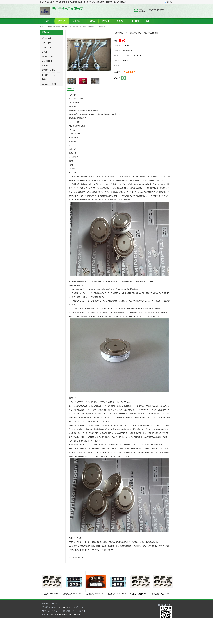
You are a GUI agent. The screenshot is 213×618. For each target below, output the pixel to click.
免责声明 (62, 614)
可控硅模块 (46, 43)
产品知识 (105, 21)
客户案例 (135, 21)
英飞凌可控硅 (47, 38)
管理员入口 (69, 614)
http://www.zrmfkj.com (76, 557)
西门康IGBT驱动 (48, 75)
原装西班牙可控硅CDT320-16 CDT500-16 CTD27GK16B (149, 594)
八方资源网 (54, 614)
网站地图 (76, 614)
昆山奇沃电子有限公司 (65, 607)
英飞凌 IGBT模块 (49, 84)
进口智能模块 (47, 57)
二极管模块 (64, 27)
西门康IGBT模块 (48, 70)
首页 (47, 21)
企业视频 (76, 21)
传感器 (45, 66)
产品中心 (61, 21)
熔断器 (45, 52)
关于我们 (120, 21)
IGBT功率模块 (48, 61)
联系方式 (149, 21)
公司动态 (91, 21)
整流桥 (45, 79)
